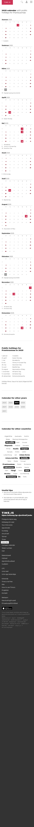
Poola (16, 461)
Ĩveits (24, 476)
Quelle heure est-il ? (16, 620)
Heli (3, 551)
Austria (26, 436)
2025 (10, 19)
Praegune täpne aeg (9, 519)
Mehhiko (25, 458)
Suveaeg (5, 531)
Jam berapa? (5, 623)
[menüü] (31, 2)
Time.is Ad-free (7, 581)
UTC (3, 568)
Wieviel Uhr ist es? (15, 623)
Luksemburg (8, 455)
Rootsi (19, 464)
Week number (7, 548)
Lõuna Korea (24, 455)
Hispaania (8, 445)
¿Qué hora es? (6, 620)
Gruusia (24, 442)
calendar (14, 11)
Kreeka (17, 452)
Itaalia (16, 449)
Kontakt (4, 593)
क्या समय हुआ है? (20, 618)
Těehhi (20, 470)
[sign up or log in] (27, 2)
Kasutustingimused (9, 600)
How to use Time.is (8, 587)
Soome (26, 467)
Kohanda (5, 579)
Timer (4, 539)
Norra (9, 461)
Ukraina (7, 474)
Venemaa (11, 477)
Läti (15, 455)
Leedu (24, 452)
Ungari (15, 473)
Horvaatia (26, 445)
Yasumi (14, 381)
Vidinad (4, 558)
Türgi (13, 470)
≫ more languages (7, 627)
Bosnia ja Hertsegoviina (20, 439)
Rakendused (6, 555)
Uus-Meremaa (24, 473)
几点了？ (14, 618)
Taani (6, 470)
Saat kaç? (4, 625)
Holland (17, 445)
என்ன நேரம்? (11, 625)
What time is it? (6, 618)
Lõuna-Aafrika (11, 458)
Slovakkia (19, 467)
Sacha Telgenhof (24, 381)
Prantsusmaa (19, 12)
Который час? (12, 621)
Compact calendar (8, 545)
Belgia (8, 439)
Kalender (5, 542)
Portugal (23, 461)
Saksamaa (9, 467)
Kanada (9, 452)
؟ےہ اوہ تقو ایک (19, 625)
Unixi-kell (5, 571)
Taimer (4, 536)
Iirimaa (8, 448)
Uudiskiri (5, 564)
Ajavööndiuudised (8, 561)
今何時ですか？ (25, 623)
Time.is (7, 2)
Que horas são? (21, 621)
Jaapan (24, 449)
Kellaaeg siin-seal (8, 522)
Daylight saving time (10, 93)
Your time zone (7, 525)
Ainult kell (5, 534)
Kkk (3, 584)
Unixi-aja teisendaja (9, 574)
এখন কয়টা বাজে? (5, 621)
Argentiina (8, 436)
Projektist (5, 590)
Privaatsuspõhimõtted (10, 603)
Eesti (17, 442)
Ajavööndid (6, 528)
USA (27, 470)
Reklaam (5, 597)
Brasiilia (10, 442)
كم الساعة (25, 620)
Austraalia (18, 436)
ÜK (19, 477)
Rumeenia (27, 464)
